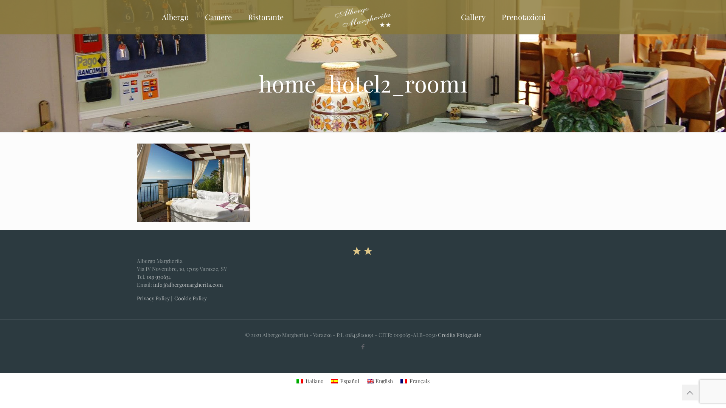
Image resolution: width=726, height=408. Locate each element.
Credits (446, 334)
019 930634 (159, 276)
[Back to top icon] (690, 392)
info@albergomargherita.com (188, 284)
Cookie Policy (190, 298)
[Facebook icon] (363, 346)
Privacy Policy (153, 298)
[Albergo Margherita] (363, 17)
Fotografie (468, 334)
